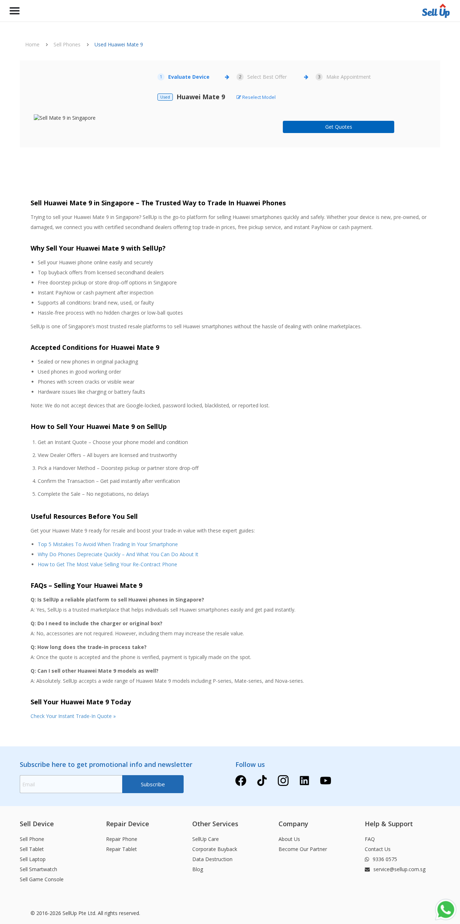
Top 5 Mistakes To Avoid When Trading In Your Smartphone (108, 544)
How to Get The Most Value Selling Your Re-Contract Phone (107, 564)
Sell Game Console (42, 879)
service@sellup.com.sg (399, 869)
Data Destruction (212, 859)
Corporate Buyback (214, 849)
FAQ (370, 839)
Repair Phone (121, 839)
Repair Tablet (121, 849)
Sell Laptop (33, 859)
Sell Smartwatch (38, 869)
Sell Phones (67, 44)
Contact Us (378, 849)
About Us (289, 839)
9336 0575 (384, 859)
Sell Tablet (32, 849)
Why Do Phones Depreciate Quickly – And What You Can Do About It (118, 554)
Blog (197, 869)
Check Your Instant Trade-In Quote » (73, 716)
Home (32, 44)
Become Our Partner (303, 849)
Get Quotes (338, 126)
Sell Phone (32, 839)
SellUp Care (205, 839)
